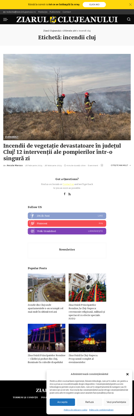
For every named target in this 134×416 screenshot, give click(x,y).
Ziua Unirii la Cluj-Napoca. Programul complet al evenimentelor (83, 359)
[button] (127, 374)
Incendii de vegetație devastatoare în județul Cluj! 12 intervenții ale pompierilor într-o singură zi (62, 152)
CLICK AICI (94, 4)
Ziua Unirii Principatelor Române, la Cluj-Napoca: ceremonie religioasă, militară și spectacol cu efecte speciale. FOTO (87, 311)
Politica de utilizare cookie (75, 410)
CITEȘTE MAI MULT (119, 165)
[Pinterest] (67, 223)
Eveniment (11, 137)
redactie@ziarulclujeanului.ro (21, 11)
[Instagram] (67, 231)
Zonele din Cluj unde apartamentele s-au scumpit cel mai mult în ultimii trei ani (45, 308)
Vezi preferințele (116, 402)
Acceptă (62, 402)
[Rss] (69, 194)
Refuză (89, 402)
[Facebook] (64, 194)
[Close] (130, 4)
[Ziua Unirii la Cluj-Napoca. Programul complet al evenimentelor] (87, 338)
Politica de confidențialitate (101, 410)
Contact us (68, 184)
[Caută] (129, 19)
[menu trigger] (6, 19)
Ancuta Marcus (15, 165)
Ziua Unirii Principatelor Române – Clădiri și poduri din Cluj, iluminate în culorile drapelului (46, 359)
